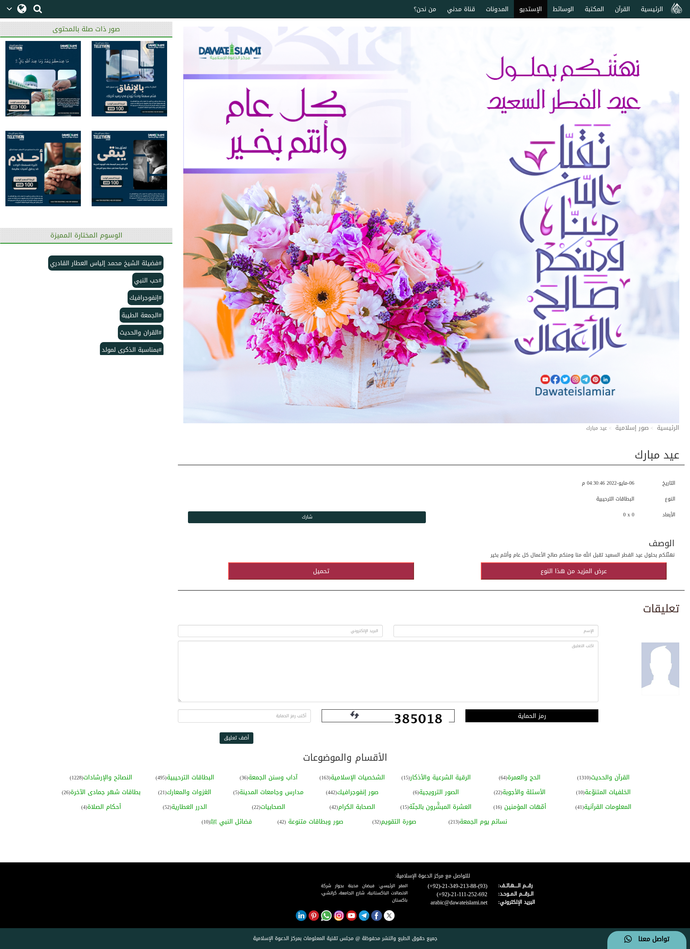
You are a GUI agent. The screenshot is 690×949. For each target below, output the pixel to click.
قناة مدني (461, 9)
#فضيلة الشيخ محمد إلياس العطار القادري (106, 263)
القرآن (622, 9)
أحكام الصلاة (104, 806)
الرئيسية (652, 9)
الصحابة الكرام (356, 806)
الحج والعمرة (523, 777)
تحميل (321, 571)
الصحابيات (273, 806)
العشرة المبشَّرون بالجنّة (440, 806)
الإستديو (530, 9)
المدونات (497, 9)
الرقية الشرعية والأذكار (440, 777)
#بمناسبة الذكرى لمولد (132, 349)
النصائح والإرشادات (107, 777)
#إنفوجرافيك (145, 297)
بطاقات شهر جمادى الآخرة (105, 792)
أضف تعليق (236, 738)
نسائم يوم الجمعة (483, 821)
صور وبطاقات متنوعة (314, 821)
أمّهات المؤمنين (524, 806)
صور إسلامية (632, 427)
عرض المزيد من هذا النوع (573, 571)
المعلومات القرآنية (607, 806)
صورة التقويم (398, 821)
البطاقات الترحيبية (190, 777)
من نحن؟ (425, 9)
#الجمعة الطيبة (141, 315)
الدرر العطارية (189, 806)
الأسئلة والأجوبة (524, 792)
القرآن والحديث (610, 777)
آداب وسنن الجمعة (273, 777)
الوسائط (563, 9)
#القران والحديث (141, 332)
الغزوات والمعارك (189, 792)
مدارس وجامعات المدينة (271, 792)
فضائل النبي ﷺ (231, 821)
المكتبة (594, 9)
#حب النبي (148, 280)
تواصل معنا (651, 939)
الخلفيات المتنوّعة (608, 792)
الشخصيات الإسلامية (358, 777)
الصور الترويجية (439, 792)
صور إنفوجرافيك (357, 792)
